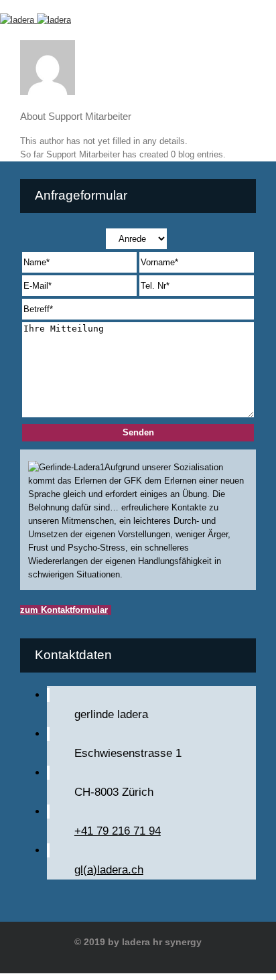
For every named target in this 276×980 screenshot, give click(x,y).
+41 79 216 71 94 (117, 831)
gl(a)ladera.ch (108, 869)
